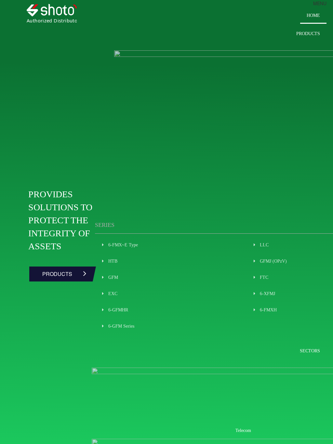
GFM (113, 277)
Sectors (310, 350)
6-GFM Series (121, 326)
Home (313, 15)
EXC (112, 293)
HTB (112, 261)
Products (308, 33)
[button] (319, 3)
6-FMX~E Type (123, 244)
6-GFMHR (118, 309)
